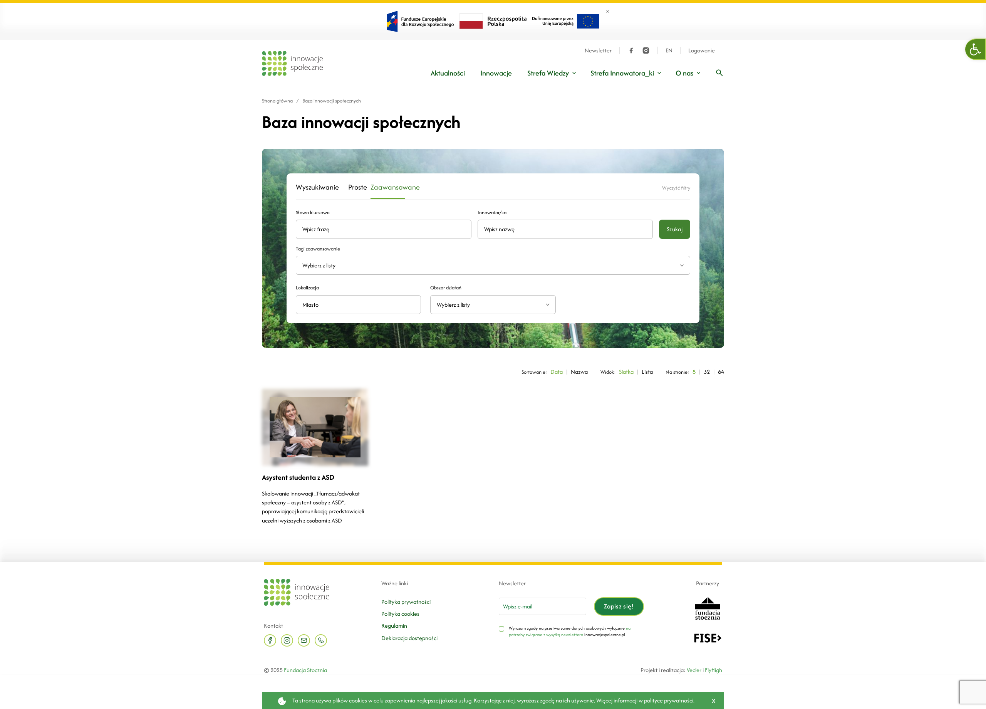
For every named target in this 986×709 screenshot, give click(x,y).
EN (669, 50)
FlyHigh (713, 670)
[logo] (292, 63)
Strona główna (277, 100)
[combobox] (492, 304)
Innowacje (496, 73)
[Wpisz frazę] (719, 72)
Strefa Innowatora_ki (622, 73)
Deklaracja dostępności (409, 638)
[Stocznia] (707, 607)
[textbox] (490, 304)
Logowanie (701, 50)
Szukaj (674, 229)
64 (721, 372)
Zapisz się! (619, 606)
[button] (975, 49)
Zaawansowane (388, 187)
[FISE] (707, 637)
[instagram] (646, 50)
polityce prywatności (668, 700)
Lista (647, 372)
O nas (684, 73)
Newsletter (598, 50)
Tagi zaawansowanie (318, 248)
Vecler (694, 670)
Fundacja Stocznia (305, 670)
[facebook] (631, 50)
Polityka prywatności (406, 602)
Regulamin (394, 626)
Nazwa (579, 372)
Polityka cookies (400, 614)
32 (707, 372)
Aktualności (448, 73)
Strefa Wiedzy (548, 73)
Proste (354, 187)
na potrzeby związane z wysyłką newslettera (570, 631)
